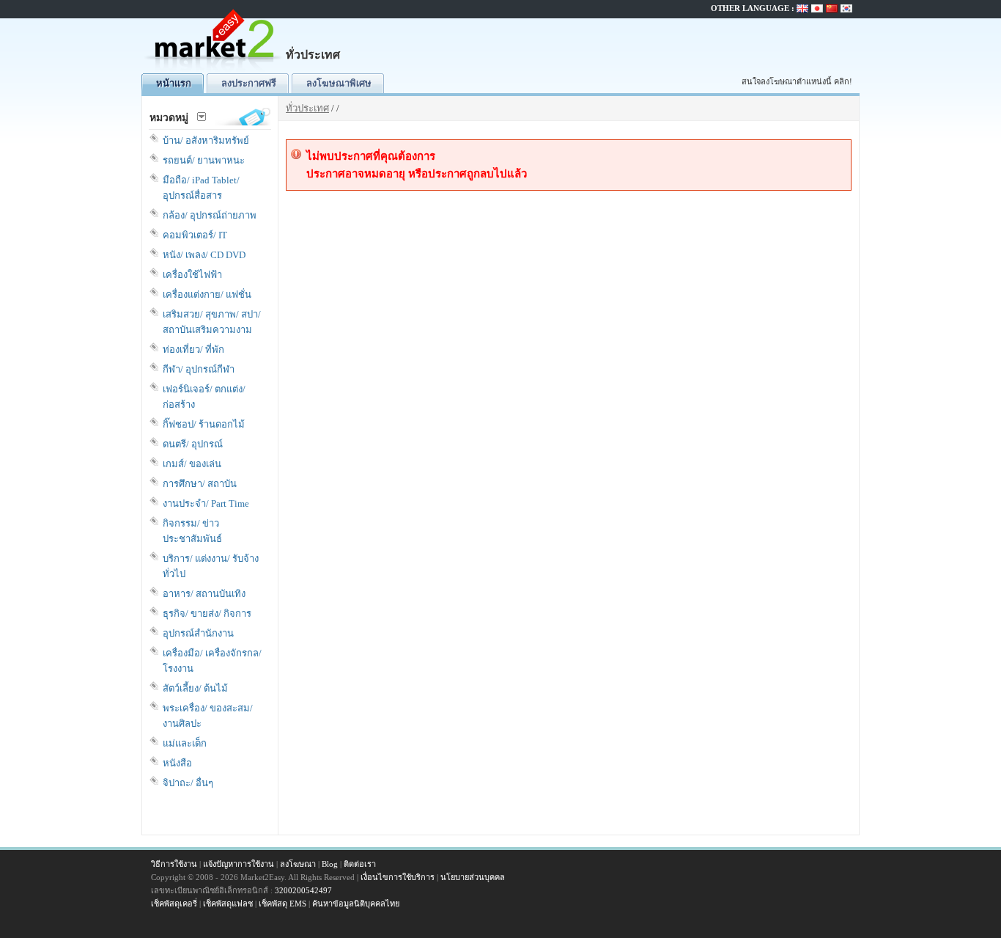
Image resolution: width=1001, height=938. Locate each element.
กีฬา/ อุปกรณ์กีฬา (198, 369)
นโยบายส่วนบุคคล (472, 877)
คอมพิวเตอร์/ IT (195, 235)
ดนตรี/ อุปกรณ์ (193, 444)
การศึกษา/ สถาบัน (200, 483)
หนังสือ (177, 763)
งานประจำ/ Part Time (206, 503)
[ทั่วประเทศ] (214, 70)
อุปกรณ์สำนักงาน (198, 633)
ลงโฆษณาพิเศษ (339, 83)
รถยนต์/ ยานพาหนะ (204, 160)
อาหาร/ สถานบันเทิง (204, 593)
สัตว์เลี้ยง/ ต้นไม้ (195, 688)
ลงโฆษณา (298, 864)
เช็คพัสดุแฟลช (228, 903)
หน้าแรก (173, 83)
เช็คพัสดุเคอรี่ (174, 903)
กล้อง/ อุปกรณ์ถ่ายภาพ (209, 215)
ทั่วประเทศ (307, 108)
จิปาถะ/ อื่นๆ (188, 782)
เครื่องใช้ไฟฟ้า (192, 274)
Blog (330, 864)
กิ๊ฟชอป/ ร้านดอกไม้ (204, 424)
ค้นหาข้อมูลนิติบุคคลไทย (355, 903)
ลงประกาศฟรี (248, 83)
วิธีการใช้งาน (174, 864)
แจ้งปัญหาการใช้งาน (238, 864)
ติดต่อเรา (360, 864)
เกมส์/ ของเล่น (192, 463)
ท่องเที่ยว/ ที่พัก (193, 349)
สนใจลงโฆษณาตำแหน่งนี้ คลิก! (797, 81)
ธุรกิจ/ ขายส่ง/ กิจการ (207, 613)
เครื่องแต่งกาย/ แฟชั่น (207, 294)
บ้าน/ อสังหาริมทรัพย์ (206, 140)
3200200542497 (303, 890)
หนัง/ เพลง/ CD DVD (204, 254)
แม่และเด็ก (185, 743)
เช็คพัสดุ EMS (282, 903)
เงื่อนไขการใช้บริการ (398, 877)
